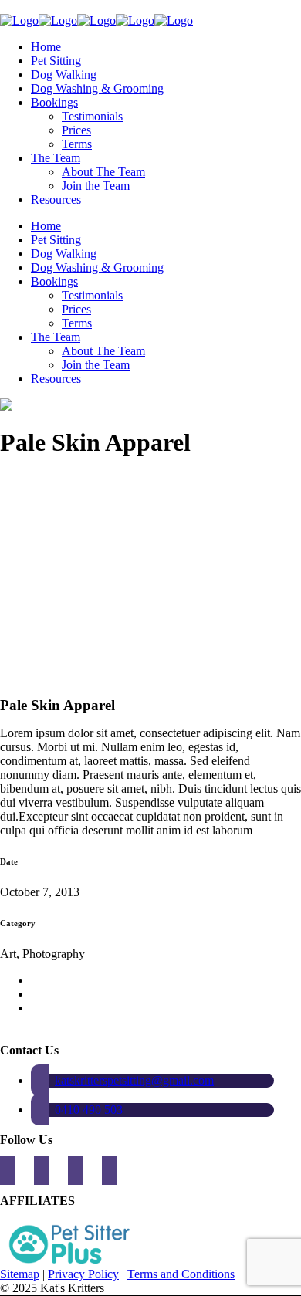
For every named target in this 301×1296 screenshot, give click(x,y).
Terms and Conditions (181, 1274)
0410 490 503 (89, 1109)
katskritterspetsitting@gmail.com (134, 1080)
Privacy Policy (83, 1274)
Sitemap (19, 1274)
